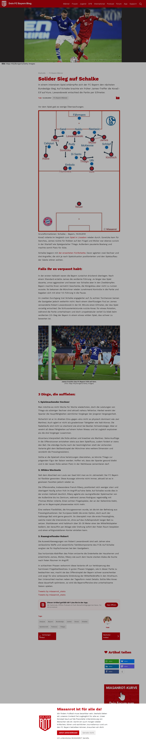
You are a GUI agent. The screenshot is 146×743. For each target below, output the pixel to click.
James (69, 621)
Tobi (40, 98)
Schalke (84, 621)
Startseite (42, 73)
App (125, 4)
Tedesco (54, 627)
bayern (50, 621)
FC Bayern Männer (56, 73)
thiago (62, 627)
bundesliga (60, 621)
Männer (66, 4)
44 (118, 98)
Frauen (75, 4)
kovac (77, 621)
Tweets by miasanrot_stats (51, 591)
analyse (42, 621)
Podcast (110, 4)
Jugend (83, 4)
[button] (112, 661)
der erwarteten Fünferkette (72, 253)
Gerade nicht (88, 733)
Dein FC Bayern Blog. (20, 3)
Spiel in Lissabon (78, 237)
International (99, 4)
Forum (119, 4)
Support (133, 4)
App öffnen (111, 605)
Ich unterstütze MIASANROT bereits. (73, 738)
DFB (90, 4)
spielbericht (44, 627)
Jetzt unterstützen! (68, 733)
